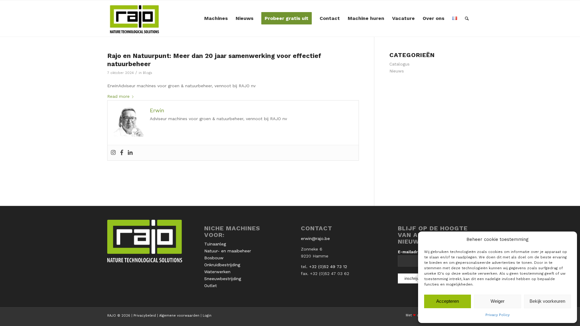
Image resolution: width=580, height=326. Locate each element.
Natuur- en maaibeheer (227, 250)
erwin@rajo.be (315, 238)
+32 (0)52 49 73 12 (328, 266)
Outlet (210, 285)
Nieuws (396, 71)
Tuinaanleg (215, 243)
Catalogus (399, 64)
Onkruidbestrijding (222, 264)
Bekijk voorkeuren (547, 301)
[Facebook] (121, 153)
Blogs (147, 73)
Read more (118, 96)
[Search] (467, 18)
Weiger (497, 301)
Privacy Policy (497, 315)
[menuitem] (216, 18)
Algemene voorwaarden (179, 316)
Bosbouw (214, 257)
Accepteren (447, 301)
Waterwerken (217, 271)
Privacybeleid (145, 316)
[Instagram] (113, 153)
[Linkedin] (130, 153)
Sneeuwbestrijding (222, 278)
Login (207, 316)
